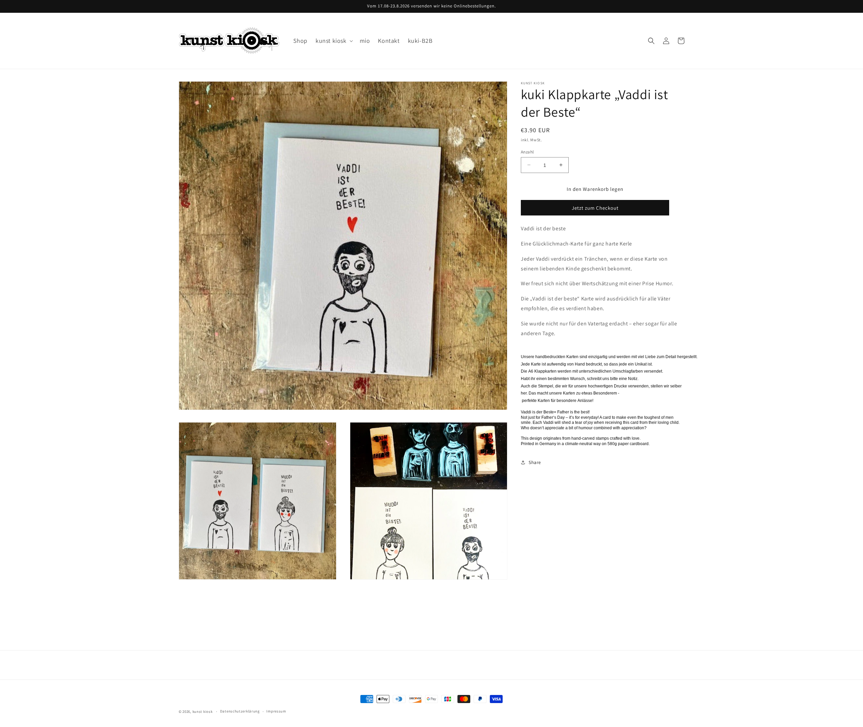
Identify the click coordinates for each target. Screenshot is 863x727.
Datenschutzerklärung (240, 711)
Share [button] (535, 462)
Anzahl (527, 151)
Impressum (276, 711)
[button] (333, 41)
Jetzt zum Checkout (595, 208)
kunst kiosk (202, 711)
